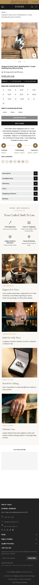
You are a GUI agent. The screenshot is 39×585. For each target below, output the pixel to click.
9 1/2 (21, 94)
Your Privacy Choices (19, 582)
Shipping (16, 576)
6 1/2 (21, 90)
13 (28, 99)
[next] (24, 62)
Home (3, 12)
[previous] (15, 62)
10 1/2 (34, 94)
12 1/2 (22, 99)
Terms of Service (25, 579)
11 (3, 99)
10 (27, 94)
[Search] (32, 7)
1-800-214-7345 (9, 517)
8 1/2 (9, 94)
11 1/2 (9, 99)
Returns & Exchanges (27, 576)
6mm (13, 112)
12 (15, 99)
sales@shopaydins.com (11, 522)
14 (34, 99)
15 (3, 103)
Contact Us (8, 576)
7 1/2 (33, 90)
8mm (20, 112)
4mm (5, 112)
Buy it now (19, 123)
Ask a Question (6, 156)
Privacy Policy (13, 579)
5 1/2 (9, 90)
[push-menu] (2, 7)
